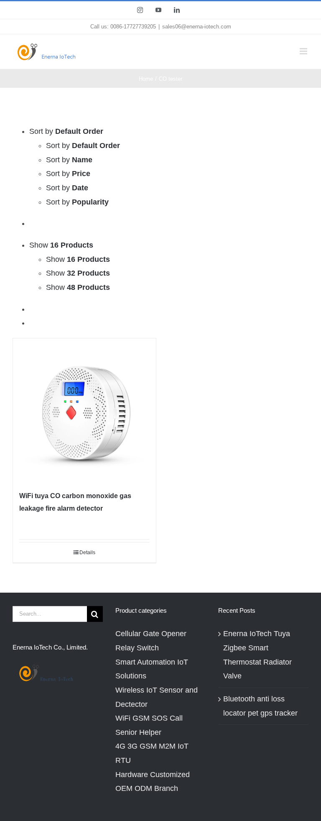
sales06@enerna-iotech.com (196, 26)
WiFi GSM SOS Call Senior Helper (149, 725)
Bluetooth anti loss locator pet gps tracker (260, 706)
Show (78, 259)
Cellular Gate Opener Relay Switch (150, 640)
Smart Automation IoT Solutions (151, 669)
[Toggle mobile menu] (304, 51)
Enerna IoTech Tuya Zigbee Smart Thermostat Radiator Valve (257, 654)
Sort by (83, 145)
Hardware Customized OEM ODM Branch (152, 781)
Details (87, 552)
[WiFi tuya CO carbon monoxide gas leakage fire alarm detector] (84, 409)
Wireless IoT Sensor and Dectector (156, 697)
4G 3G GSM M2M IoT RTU (152, 753)
